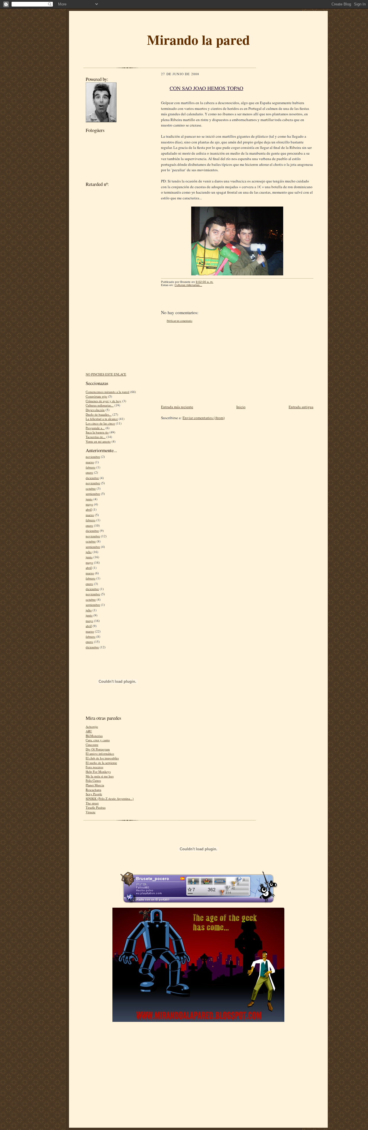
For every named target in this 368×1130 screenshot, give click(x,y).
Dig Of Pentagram (98, 749)
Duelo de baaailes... (99, 414)
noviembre (93, 456)
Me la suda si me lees (100, 776)
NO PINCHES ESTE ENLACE (106, 374)
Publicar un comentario (179, 321)
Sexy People (94, 794)
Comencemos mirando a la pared (107, 392)
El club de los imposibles (102, 758)
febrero (90, 467)
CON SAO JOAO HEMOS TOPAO (206, 88)
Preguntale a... (95, 428)
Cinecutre (92, 744)
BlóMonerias (94, 736)
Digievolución (95, 410)
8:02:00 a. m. (204, 281)
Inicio (241, 406)
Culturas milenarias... (100, 405)
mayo (89, 504)
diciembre (92, 478)
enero (89, 472)
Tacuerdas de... (96, 437)
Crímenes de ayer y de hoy (103, 401)
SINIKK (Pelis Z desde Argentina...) (110, 798)
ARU (89, 731)
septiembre (93, 493)
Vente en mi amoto (98, 441)
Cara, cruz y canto (98, 740)
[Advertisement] (109, 281)
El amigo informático (100, 753)
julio (89, 552)
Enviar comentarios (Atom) (204, 417)
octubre (91, 488)
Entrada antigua (301, 406)
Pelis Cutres (93, 780)
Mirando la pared (198, 39)
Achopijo (92, 726)
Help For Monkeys (98, 771)
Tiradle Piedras (96, 807)
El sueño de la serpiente (101, 763)
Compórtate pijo (96, 396)
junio (89, 499)
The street (92, 803)
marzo (90, 462)
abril (89, 509)
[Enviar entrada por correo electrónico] (216, 281)
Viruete (90, 812)
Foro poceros (94, 767)
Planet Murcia (95, 785)
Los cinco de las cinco (100, 423)
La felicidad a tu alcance (102, 419)
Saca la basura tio (97, 432)
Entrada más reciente (177, 406)
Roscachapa (93, 789)
